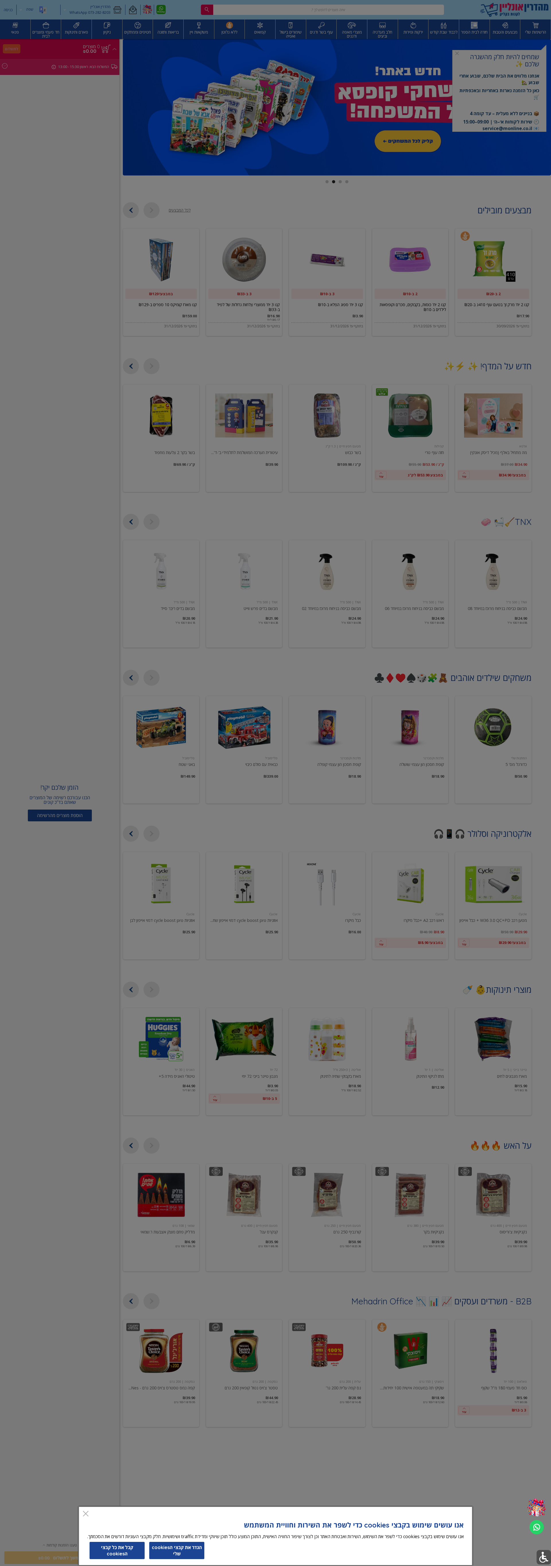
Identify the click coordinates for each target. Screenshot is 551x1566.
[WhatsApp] (536, 1527)
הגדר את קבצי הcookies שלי (177, 1550)
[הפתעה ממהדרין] (536, 1508)
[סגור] (86, 1514)
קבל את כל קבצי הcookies (117, 1550)
